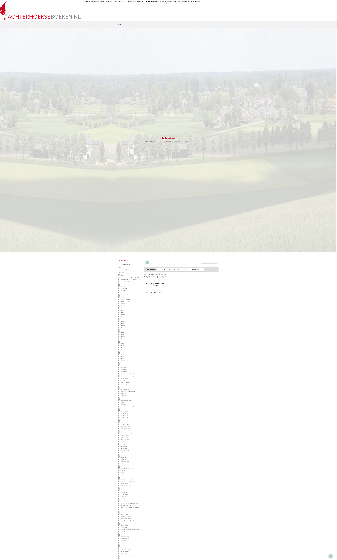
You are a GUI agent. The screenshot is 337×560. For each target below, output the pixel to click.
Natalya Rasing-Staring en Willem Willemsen (130, 507)
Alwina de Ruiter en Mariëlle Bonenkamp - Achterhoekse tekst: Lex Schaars (130, 277)
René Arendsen (124, 514)
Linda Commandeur (125, 485)
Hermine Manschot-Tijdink (127, 433)
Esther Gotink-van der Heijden (128, 376)
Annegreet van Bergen (126, 281)
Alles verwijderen (125, 265)
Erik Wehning (123, 371)
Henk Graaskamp (124, 411)
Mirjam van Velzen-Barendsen (128, 501)
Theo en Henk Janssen (126, 549)
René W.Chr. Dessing (125, 516)
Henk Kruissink (124, 417)
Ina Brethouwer (124, 437)
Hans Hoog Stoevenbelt (126, 400)
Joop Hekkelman (124, 461)
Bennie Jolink (123, 288)
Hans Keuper (123, 402)
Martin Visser (123, 496)
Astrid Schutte (124, 284)
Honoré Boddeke (124, 435)
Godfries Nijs (123, 395)
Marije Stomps (124, 494)
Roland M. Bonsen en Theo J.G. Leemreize (130, 529)
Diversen (122, 303)
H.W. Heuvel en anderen (126, 398)
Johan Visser (123, 457)
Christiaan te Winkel (125, 299)
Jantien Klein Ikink (125, 452)
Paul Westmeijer (124, 509)
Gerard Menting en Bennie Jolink (128, 391)
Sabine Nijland (124, 534)
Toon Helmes (123, 553)
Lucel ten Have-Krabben (126, 490)
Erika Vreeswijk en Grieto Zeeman (129, 373)
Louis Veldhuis (124, 488)
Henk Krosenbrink (125, 413)
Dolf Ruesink (123, 365)
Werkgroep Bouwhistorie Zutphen (129, 555)
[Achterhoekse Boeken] (41, 10)
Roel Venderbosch (124, 527)
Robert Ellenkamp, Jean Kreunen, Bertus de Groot (130, 520)
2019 (121, 275)
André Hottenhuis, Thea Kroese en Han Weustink (130, 279)
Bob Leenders (123, 292)
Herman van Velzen (125, 422)
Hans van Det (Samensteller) (127, 409)
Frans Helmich (124, 380)
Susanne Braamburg (125, 547)
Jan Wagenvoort (124, 450)
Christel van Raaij (124, 297)
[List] (150, 262)
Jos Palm (122, 466)
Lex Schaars (123, 472)
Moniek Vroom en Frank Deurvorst (129, 503)
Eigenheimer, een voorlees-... (155, 283)
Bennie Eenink (124, 286)
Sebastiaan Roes (124, 536)
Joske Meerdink (124, 470)
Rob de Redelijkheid (125, 518)
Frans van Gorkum (125, 384)
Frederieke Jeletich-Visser (126, 387)
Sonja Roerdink (124, 540)
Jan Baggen (123, 444)
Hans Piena (123, 404)
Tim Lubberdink (124, 551)
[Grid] (147, 262)
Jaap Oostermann (125, 441)
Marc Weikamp (124, 492)
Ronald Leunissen (124, 531)
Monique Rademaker (125, 505)
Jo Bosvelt (123, 455)
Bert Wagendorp (124, 290)
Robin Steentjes (124, 523)
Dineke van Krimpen (125, 301)
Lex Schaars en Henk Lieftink (127, 477)
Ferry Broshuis (124, 378)
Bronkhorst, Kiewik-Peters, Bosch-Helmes (130, 295)
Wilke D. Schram (124, 558)
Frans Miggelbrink (125, 382)
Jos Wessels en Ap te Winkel (127, 468)
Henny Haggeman (125, 420)
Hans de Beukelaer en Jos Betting (128, 406)
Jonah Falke (123, 459)
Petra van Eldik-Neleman (126, 512)
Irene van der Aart (125, 439)
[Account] (88, 5)
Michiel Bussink (124, 498)
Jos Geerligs (123, 463)
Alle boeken (156, 280)
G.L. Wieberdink (124, 389)
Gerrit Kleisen (123, 393)
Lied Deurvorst (124, 483)
